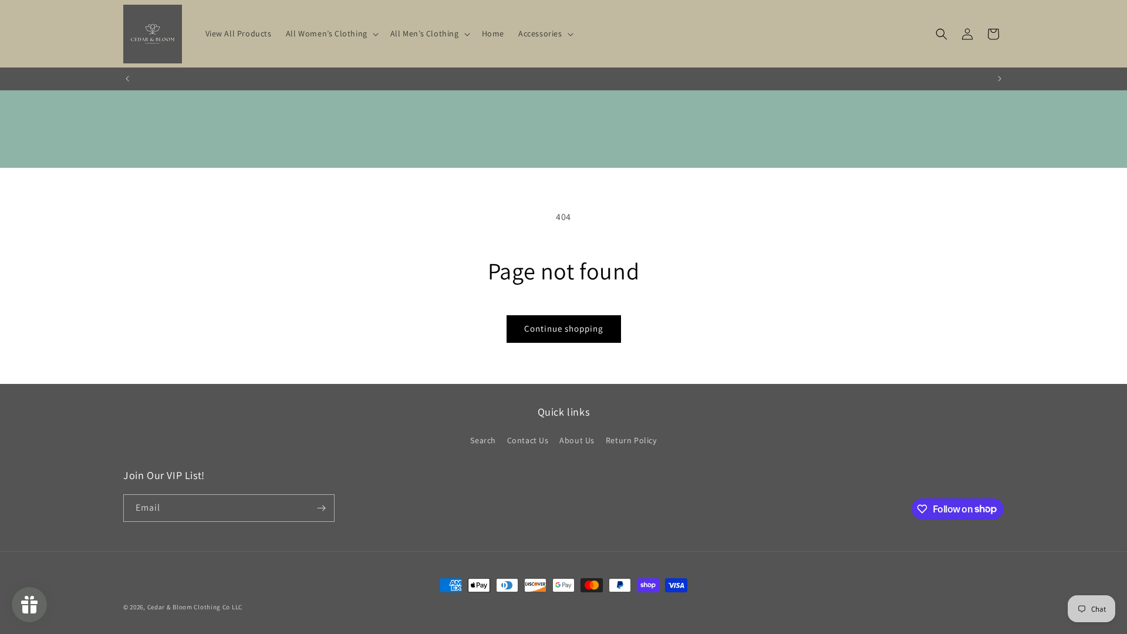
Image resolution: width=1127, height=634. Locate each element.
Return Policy (631, 440)
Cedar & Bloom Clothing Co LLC (194, 607)
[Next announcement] (1000, 79)
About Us (577, 440)
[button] (331, 33)
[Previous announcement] (127, 79)
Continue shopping (563, 328)
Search (483, 440)
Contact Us (528, 440)
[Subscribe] (321, 508)
